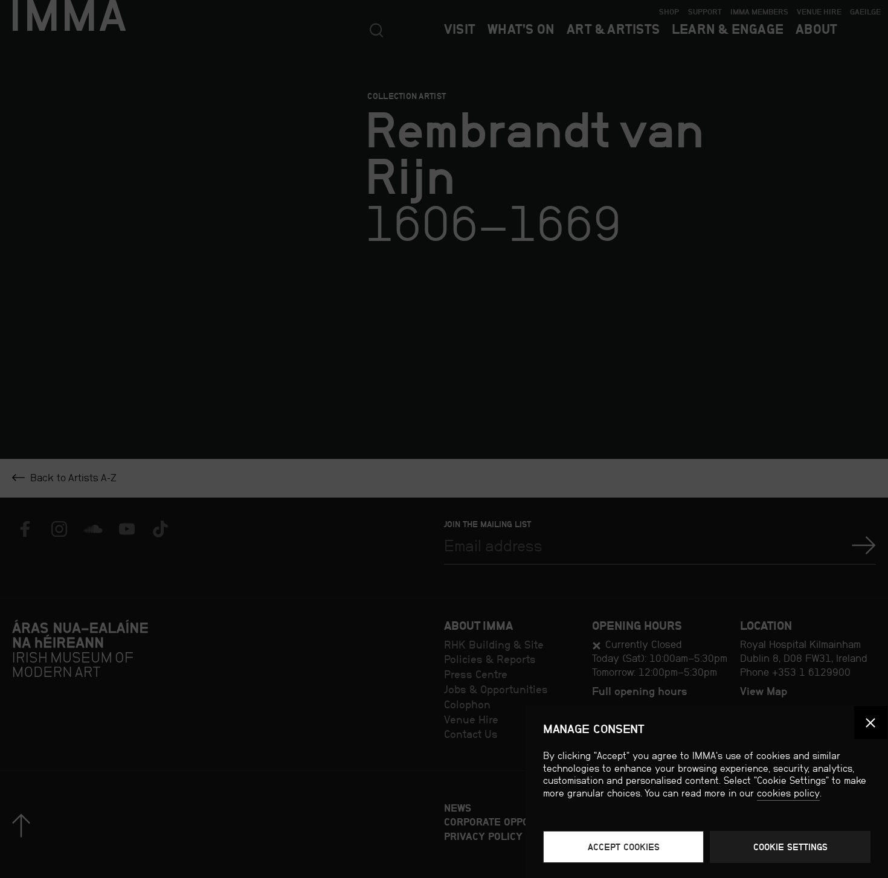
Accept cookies (624, 847)
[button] (870, 722)
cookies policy (788, 793)
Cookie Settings (790, 847)
